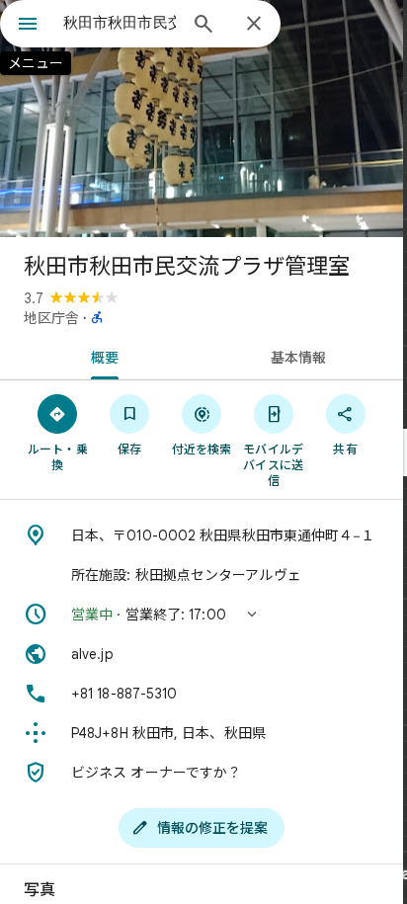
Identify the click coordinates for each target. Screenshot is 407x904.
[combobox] (119, 23)
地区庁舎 (51, 318)
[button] (201, 614)
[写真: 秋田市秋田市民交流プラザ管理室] (201, 118)
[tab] (101, 355)
